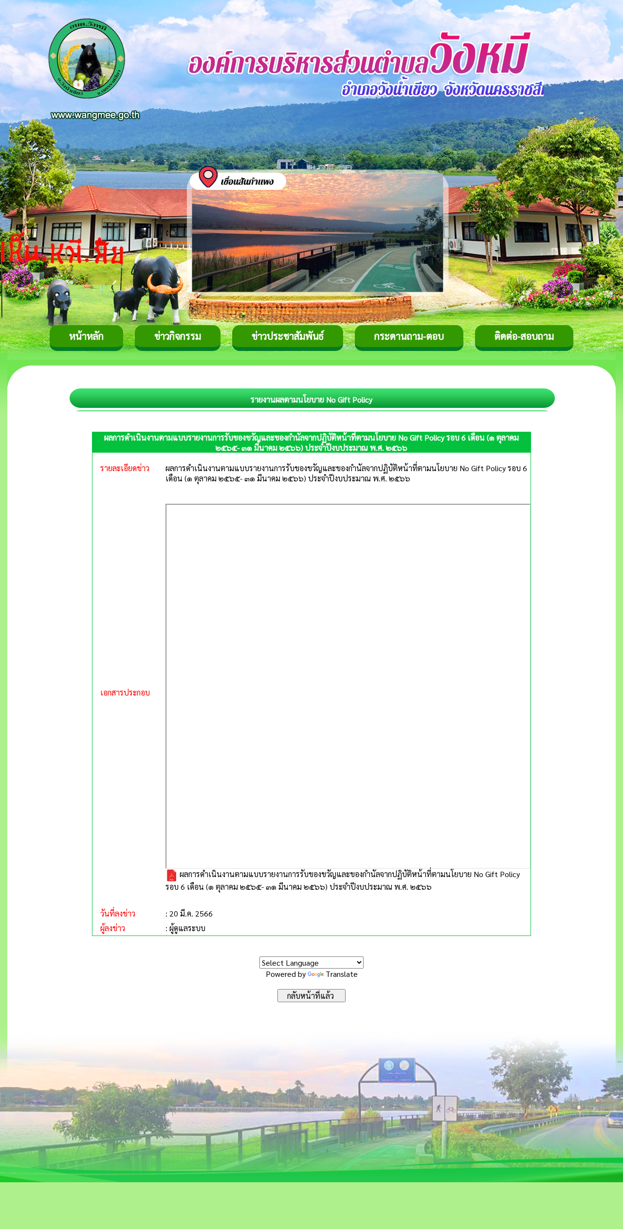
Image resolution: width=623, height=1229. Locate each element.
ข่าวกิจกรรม (177, 336)
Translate (342, 974)
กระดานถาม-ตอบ (409, 336)
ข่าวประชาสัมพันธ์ (288, 336)
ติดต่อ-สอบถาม (524, 336)
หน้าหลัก (86, 336)
